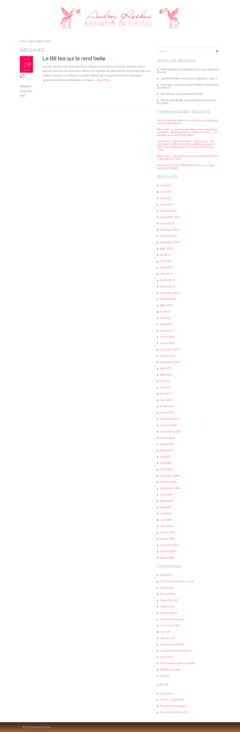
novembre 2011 (169, 349)
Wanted (165, 675)
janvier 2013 (167, 286)
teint (22, 95)
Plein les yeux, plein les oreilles (177, 663)
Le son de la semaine (172, 644)
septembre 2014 (170, 216)
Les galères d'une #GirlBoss (176, 650)
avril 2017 (166, 191)
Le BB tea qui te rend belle (74, 58)
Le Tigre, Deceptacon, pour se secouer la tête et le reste (186, 146)
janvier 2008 (167, 538)
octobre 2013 (168, 235)
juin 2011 (165, 380)
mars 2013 (166, 273)
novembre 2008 (169, 475)
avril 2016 (166, 204)
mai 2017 (165, 185)
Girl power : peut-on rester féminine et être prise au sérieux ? (188, 86)
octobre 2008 (168, 481)
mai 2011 (165, 387)
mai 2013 (165, 261)
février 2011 (167, 406)
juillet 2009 (166, 450)
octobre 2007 (168, 551)
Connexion (166, 693)
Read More (104, 79)
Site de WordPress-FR (173, 712)
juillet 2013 (166, 248)
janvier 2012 (167, 343)
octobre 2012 (168, 298)
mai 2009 (165, 456)
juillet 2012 (166, 305)
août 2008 (166, 494)
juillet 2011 (166, 374)
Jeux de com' (167, 637)
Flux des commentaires (174, 705)
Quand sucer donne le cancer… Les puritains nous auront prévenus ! (187, 133)
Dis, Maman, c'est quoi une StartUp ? (182, 93)
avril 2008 (166, 519)
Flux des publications (172, 699)
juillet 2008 (166, 500)
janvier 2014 (167, 223)
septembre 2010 (170, 431)
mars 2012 (166, 330)
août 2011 (166, 368)
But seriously (167, 593)
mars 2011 (166, 399)
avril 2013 (166, 267)
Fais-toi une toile (170, 625)
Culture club (167, 606)
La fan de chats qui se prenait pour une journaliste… (187, 121)
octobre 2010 (168, 425)
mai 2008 (165, 513)
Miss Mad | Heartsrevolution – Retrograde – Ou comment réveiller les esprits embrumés (185, 142)
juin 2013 (165, 254)
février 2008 (167, 532)
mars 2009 (166, 469)
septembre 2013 (170, 242)
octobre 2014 (168, 210)
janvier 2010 (167, 444)
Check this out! (169, 600)
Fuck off (165, 631)
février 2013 (167, 280)
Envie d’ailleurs (169, 612)
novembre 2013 (169, 229)
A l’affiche (165, 574)
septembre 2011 (170, 362)
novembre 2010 (169, 418)
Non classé (166, 656)
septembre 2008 (170, 488)
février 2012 (167, 336)
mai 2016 (165, 198)
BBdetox (25, 86)
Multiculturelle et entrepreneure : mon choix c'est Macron (188, 70)
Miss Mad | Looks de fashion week (177, 156)
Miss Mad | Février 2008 (171, 165)
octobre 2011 (168, 355)
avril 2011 (166, 393)
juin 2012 (165, 311)
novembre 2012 (169, 292)
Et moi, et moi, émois (172, 619)
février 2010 (167, 437)
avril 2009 (166, 462)
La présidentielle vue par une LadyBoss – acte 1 (188, 78)
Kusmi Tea (26, 91)
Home (23, 41)
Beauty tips (167, 587)
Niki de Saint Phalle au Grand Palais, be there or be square (186, 101)
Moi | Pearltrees (166, 120)
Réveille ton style (170, 669)
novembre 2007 (169, 544)
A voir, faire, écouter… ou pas (177, 581)
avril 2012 (166, 324)
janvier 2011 (167, 412)
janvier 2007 (167, 557)
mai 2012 (165, 317)
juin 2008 (165, 507)
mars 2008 (166, 526)
